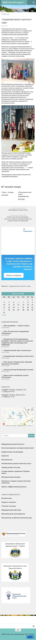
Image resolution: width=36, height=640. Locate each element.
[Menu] (33, 2)
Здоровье (5, 456)
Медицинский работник (11, 510)
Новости (5, 14)
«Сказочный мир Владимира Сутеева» (18, 370)
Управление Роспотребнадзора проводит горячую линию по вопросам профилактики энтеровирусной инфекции (17, 342)
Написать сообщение (13, 275)
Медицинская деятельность (12, 444)
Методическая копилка (10, 477)
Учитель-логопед (8, 506)
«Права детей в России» (10, 467)
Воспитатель (6, 498)
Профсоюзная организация (12, 452)
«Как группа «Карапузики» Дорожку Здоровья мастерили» (16, 363)
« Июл (3, 315)
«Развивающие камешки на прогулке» (18, 356)
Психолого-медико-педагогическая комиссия (15, 482)
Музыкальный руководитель (13, 514)
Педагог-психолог (8, 502)
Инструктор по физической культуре (16, 518)
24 (4, 310)
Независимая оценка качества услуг (16, 463)
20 (18, 307)
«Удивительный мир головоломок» (17, 350)
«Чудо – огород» (7, 192)
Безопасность (6, 460)
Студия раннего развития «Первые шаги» (15, 472)
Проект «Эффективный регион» (14, 487)
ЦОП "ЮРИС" (30, 634)
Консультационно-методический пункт (17, 448)
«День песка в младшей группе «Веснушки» (15, 376)
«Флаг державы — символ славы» (16, 326)
